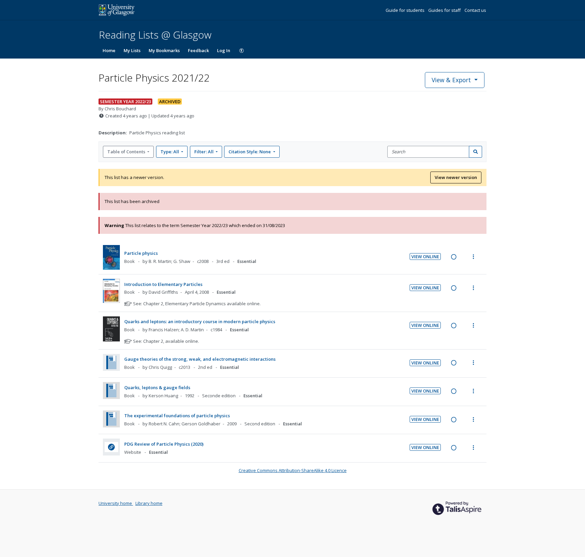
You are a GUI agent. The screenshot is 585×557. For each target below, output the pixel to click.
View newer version (456, 177)
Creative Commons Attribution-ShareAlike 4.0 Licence (293, 470)
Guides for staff (445, 10)
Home (109, 50)
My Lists (132, 50)
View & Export (451, 80)
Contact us (475, 10)
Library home (148, 503)
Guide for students (406, 10)
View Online (425, 256)
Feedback (198, 50)
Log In (223, 50)
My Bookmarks (164, 50)
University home (116, 503)
